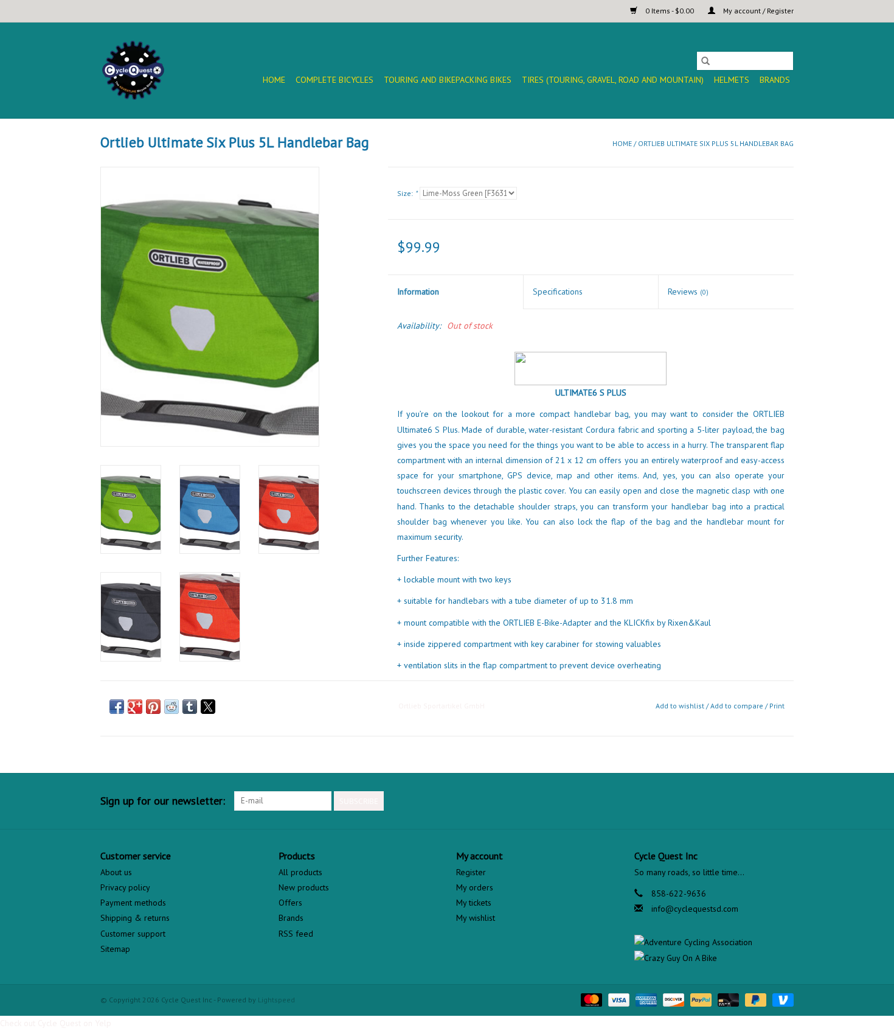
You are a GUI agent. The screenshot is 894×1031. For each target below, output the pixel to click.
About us (116, 872)
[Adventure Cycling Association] (714, 942)
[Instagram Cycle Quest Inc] (784, 801)
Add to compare (737, 705)
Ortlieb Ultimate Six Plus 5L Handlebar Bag (716, 143)
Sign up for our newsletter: (162, 800)
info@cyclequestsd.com (694, 908)
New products (304, 887)
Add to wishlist (681, 705)
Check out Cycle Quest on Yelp (55, 1023)
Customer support (132, 933)
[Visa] (617, 999)
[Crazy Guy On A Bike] (714, 958)
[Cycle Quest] (133, 70)
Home (274, 79)
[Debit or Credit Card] (727, 999)
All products (300, 872)
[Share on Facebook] (116, 706)
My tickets (473, 902)
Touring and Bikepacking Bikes (447, 79)
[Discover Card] (672, 999)
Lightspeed (276, 999)
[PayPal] (699, 999)
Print (777, 705)
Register (471, 872)
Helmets (731, 79)
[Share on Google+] (135, 706)
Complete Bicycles (334, 79)
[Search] (705, 61)
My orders (474, 887)
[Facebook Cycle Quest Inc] (740, 801)
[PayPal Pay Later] (754, 999)
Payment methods (133, 902)
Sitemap (115, 948)
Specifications (558, 291)
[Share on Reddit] (171, 706)
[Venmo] (781, 999)
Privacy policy (125, 887)
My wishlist (475, 917)
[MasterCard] (590, 999)
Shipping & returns (135, 917)
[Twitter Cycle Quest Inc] (762, 801)
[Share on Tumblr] (189, 706)
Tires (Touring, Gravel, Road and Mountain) (613, 79)
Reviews (688, 291)
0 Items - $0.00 (669, 10)
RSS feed (296, 933)
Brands (775, 79)
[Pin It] (153, 706)
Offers (290, 902)
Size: (407, 193)
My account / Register (757, 10)
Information (418, 291)
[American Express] (645, 999)
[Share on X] (208, 706)
